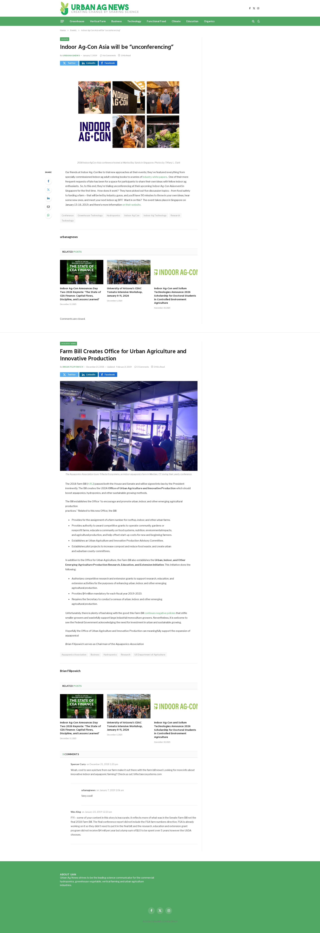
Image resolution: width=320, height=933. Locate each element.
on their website (131, 204)
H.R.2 (91, 483)
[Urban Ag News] (99, 8)
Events (64, 39)
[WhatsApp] (48, 215)
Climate (176, 21)
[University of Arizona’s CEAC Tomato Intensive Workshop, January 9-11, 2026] (128, 272)
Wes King (76, 811)
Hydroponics (113, 215)
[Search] (253, 21)
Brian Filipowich (73, 367)
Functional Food (156, 21)
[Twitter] (48, 189)
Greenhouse (77, 21)
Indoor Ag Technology (155, 215)
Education (192, 21)
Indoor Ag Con (131, 215)
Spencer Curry (78, 764)
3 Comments (143, 367)
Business (116, 21)
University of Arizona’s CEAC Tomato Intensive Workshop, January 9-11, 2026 (124, 292)
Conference (68, 215)
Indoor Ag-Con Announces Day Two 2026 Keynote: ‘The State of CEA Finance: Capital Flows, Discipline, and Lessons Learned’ (80, 294)
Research (175, 215)
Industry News (68, 344)
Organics (209, 21)
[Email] (48, 206)
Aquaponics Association (74, 654)
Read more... (79, 885)
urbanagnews (71, 55)
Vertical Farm (98, 21)
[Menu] (62, 21)
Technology (134, 21)
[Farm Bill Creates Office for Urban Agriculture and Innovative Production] (129, 426)
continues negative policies (160, 613)
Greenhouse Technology (90, 215)
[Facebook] (48, 181)
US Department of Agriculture (149, 654)
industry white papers (155, 176)
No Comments (109, 55)
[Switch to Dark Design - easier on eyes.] (258, 21)
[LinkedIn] (48, 198)
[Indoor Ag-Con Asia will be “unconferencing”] (129, 114)
